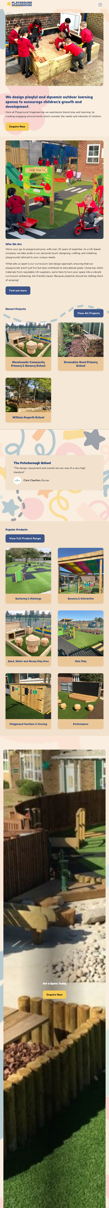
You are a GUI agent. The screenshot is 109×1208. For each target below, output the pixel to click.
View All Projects (88, 313)
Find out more (18, 290)
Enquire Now (17, 126)
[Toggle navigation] (100, 4)
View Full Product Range (25, 538)
